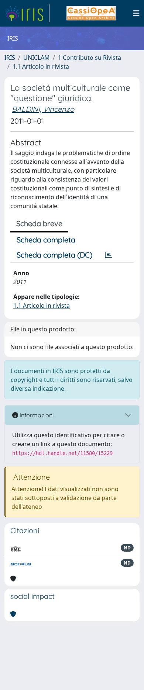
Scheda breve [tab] (39, 223)
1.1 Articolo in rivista (41, 66)
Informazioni (36, 415)
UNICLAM (36, 58)
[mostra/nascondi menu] (136, 13)
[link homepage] (26, 13)
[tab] (109, 255)
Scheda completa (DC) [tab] (54, 254)
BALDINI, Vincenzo (43, 109)
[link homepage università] (91, 13)
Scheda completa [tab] (46, 239)
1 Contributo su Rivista (89, 58)
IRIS (9, 58)
